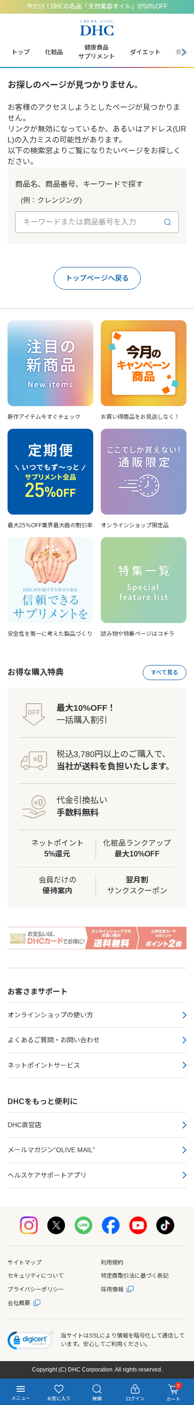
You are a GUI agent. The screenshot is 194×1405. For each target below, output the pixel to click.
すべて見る (164, 672)
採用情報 (112, 1289)
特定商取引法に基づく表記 (135, 1275)
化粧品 (54, 52)
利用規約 (112, 1262)
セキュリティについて (36, 1275)
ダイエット (145, 52)
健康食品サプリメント (96, 52)
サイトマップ (24, 1262)
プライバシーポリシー (36, 1289)
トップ (20, 52)
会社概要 (19, 1303)
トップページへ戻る (97, 278)
